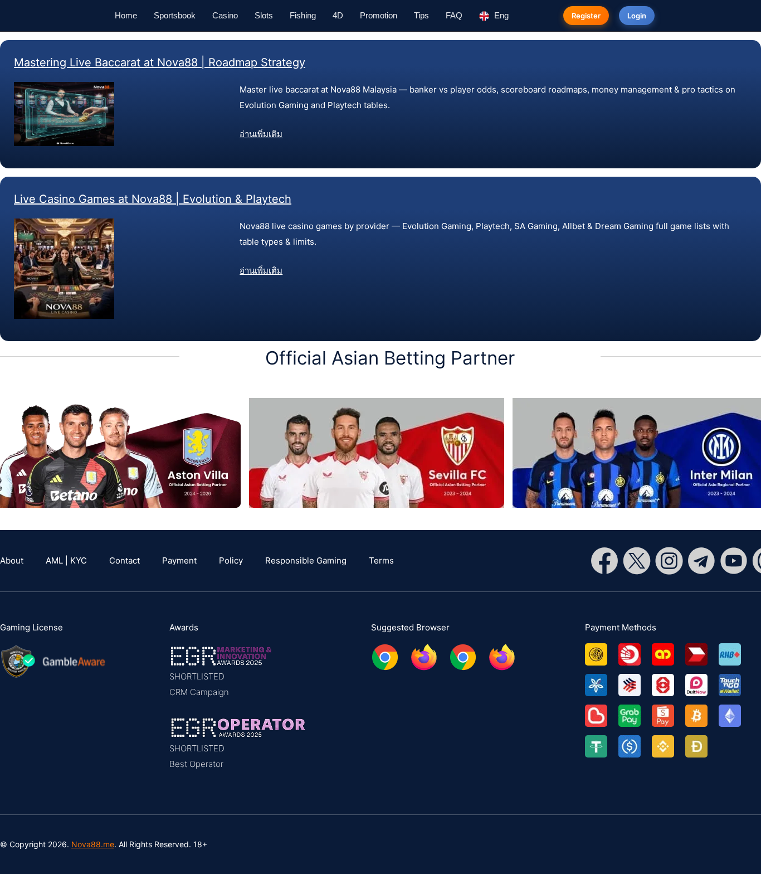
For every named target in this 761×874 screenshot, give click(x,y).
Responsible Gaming (306, 560)
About (11, 560)
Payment (179, 560)
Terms (381, 560)
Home (126, 15)
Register (586, 15)
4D (338, 15)
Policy (231, 560)
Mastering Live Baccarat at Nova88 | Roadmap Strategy (159, 62)
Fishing (303, 15)
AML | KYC (66, 560)
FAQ (454, 15)
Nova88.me (92, 844)
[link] (601, 650)
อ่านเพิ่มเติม (261, 134)
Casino (225, 15)
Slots (264, 15)
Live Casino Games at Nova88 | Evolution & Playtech (152, 199)
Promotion (378, 15)
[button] (238, 671)
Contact (124, 560)
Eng (500, 15)
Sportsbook (175, 15)
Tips (421, 15)
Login (636, 15)
